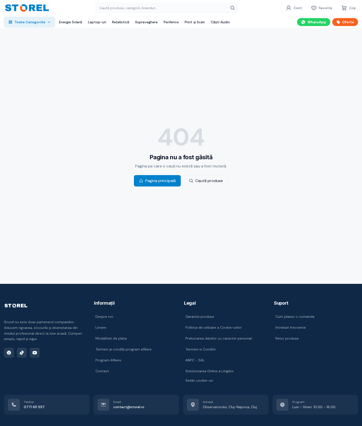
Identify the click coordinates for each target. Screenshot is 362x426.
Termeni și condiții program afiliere (123, 349)
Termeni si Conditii (200, 349)
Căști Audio (220, 22)
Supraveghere (146, 22)
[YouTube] (35, 353)
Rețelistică (120, 22)
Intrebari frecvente (290, 327)
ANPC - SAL (195, 360)
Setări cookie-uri (199, 380)
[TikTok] (22, 353)
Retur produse (287, 338)
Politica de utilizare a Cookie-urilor (213, 327)
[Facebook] (9, 353)
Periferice (171, 22)
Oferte (348, 22)
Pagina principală (160, 180)
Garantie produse (199, 316)
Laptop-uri (97, 22)
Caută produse (209, 180)
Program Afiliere (108, 360)
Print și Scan (195, 22)
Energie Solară (70, 22)
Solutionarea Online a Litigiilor (209, 371)
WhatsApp (316, 22)
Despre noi (104, 316)
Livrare (100, 327)
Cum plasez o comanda (294, 316)
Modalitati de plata (111, 338)
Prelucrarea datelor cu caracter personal (218, 338)
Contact (102, 371)
